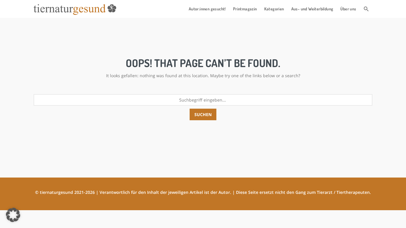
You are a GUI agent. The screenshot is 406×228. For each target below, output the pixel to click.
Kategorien (274, 8)
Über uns (348, 8)
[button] (13, 215)
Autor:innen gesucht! (207, 8)
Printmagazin (245, 8)
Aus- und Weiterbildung (312, 8)
